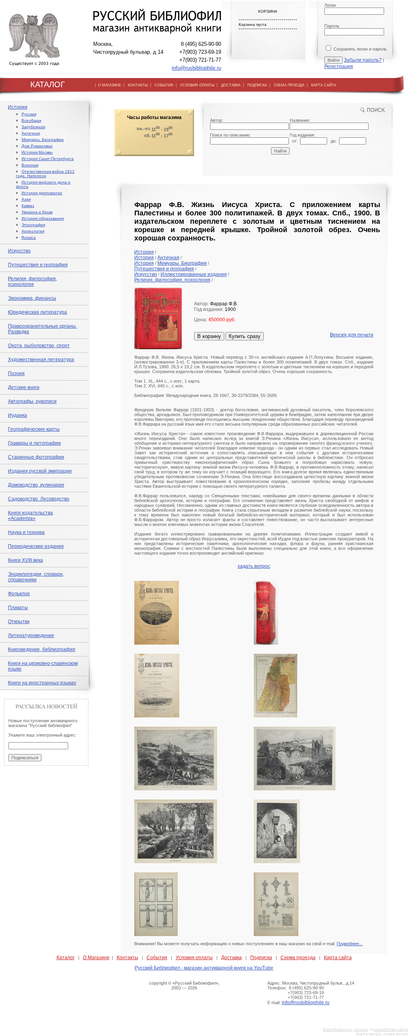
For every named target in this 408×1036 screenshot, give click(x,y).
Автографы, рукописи (32, 401)
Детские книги (23, 387)
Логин (330, 5)
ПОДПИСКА (257, 85)
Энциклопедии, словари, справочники (36, 577)
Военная (30, 165)
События (157, 957)
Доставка (231, 957)
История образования (43, 218)
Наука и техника (26, 532)
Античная (31, 133)
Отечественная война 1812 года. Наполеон (45, 173)
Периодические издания (36, 546)
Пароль (331, 25)
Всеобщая (31, 120)
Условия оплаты (194, 957)
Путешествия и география (38, 265)
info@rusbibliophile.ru (196, 68)
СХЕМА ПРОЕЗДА (289, 85)
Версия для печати (351, 335)
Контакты (127, 957)
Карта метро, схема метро (382, 1034)
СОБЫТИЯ (164, 85)
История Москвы (37, 152)
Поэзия (16, 373)
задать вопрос (253, 566)
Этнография (33, 225)
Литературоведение (31, 635)
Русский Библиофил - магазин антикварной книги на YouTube (204, 968)
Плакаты (18, 607)
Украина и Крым (37, 212)
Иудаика (17, 415)
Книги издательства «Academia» (30, 515)
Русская (29, 114)
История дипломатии (42, 193)
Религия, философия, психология (32, 281)
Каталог (66, 957)
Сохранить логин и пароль (359, 49)
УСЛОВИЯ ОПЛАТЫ (197, 85)
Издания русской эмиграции (40, 471)
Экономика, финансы (32, 298)
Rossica (29, 237)
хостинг (361, 1029)
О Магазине (96, 957)
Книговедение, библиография (41, 649)
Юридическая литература (37, 312)
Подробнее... (350, 943)
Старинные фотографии (36, 457)
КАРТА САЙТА (323, 85)
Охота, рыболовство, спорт (39, 345)
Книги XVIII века (25, 560)
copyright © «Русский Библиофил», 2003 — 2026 (184, 985)
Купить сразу (245, 336)
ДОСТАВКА (231, 85)
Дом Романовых (37, 146)
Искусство (19, 251)
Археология (33, 231)
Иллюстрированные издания (194, 274)
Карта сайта (338, 957)
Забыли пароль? (363, 60)
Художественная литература (41, 359)
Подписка (261, 957)
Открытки (18, 621)
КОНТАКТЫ (138, 85)
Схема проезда (298, 957)
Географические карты (34, 429)
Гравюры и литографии (34, 443)
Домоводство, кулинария (36, 485)
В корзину (209, 336)
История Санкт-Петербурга (48, 158)
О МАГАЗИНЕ (109, 85)
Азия (26, 199)
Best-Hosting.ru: (338, 1029)
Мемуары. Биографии (43, 139)
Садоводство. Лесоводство (38, 499)
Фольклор (19, 593)
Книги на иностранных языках (42, 683)
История (17, 107)
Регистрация (338, 66)
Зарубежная (33, 127)
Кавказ (28, 205)
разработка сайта (390, 1029)
